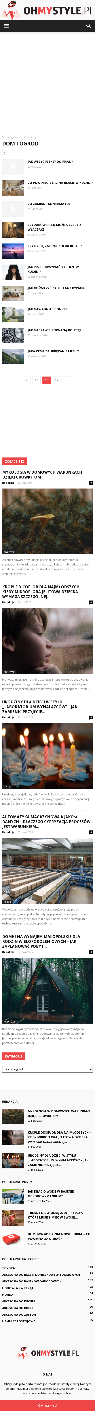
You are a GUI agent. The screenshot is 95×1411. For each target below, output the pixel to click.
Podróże (9, 1021)
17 (56, 380)
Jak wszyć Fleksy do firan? (50, 161)
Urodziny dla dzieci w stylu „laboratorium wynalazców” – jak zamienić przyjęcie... (39, 706)
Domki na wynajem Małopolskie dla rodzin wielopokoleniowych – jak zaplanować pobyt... (41, 941)
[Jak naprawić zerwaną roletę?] (13, 335)
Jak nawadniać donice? (48, 309)
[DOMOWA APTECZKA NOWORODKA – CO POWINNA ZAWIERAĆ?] (13, 1239)
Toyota (8, 1268)
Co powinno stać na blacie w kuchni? (60, 183)
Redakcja (8, 482)
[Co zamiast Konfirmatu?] (13, 209)
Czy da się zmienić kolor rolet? (55, 246)
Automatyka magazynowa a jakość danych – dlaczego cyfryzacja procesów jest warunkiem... (46, 821)
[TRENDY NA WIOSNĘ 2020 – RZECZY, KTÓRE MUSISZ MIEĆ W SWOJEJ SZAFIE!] (13, 1218)
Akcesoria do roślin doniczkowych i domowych (41, 1275)
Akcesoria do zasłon (19, 1315)
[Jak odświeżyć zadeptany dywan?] (13, 293)
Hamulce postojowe (18, 1321)
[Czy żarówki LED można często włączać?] (13, 230)
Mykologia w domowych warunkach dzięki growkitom (42, 475)
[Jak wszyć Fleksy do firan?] (13, 167)
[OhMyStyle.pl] (47, 10)
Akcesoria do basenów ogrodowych (32, 1281)
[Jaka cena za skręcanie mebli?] (13, 356)
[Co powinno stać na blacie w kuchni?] (13, 188)
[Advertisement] (47, 82)
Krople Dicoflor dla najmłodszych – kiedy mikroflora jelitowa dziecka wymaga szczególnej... (42, 591)
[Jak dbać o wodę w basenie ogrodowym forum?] (13, 1196)
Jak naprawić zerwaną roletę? (55, 330)
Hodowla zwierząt (18, 1288)
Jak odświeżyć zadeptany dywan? (56, 288)
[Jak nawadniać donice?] (13, 314)
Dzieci (7, 787)
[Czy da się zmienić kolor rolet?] (13, 251)
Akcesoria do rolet (17, 1308)
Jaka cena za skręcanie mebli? (53, 351)
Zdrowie (9, 552)
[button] (89, 26)
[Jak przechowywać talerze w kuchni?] (13, 272)
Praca (7, 902)
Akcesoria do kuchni (18, 1301)
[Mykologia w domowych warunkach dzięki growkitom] (47, 521)
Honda (7, 1295)
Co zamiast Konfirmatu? (49, 204)
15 (36, 380)
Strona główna (11, 137)
